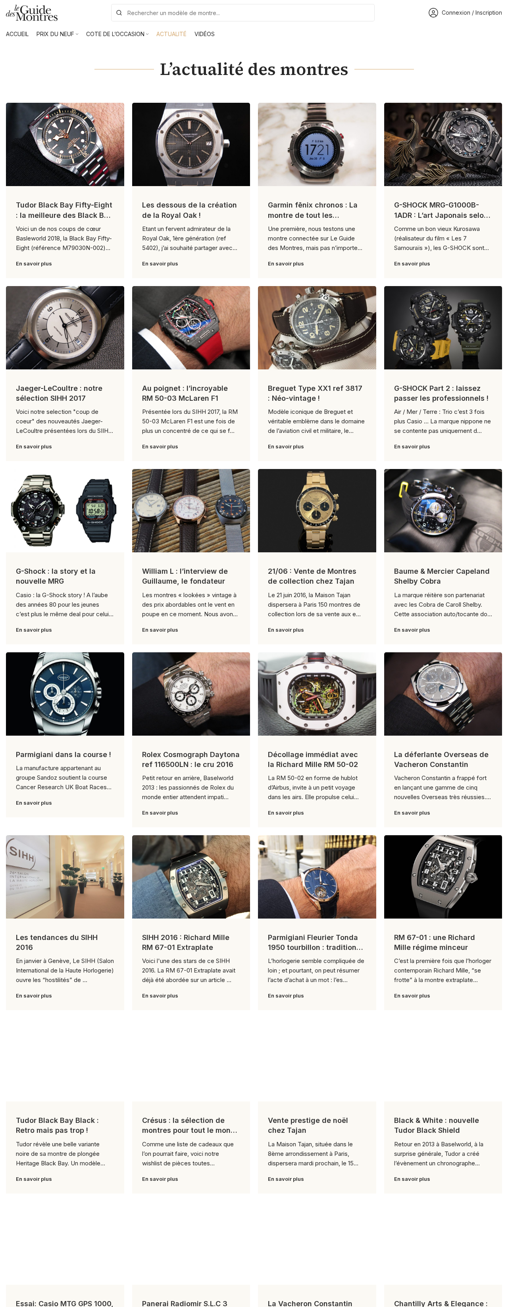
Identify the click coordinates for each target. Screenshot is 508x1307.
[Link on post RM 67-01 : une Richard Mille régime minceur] (443, 877)
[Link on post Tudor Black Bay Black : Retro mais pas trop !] (65, 1059)
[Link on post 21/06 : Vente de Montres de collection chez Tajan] (317, 510)
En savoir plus (34, 263)
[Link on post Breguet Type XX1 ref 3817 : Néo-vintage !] (317, 327)
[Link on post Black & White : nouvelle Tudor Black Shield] (443, 1059)
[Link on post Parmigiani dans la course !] (65, 694)
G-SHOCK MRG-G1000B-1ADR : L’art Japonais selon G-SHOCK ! (441, 215)
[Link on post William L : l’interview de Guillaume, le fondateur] (191, 510)
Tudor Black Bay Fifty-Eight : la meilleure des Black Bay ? (64, 215)
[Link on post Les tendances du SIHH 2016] (65, 877)
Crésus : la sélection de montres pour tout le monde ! (191, 1130)
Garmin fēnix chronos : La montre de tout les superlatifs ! (313, 215)
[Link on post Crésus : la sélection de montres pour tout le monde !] (191, 1059)
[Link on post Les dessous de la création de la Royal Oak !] (191, 144)
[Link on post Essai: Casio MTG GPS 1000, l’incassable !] (65, 1243)
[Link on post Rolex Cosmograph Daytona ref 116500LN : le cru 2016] (191, 694)
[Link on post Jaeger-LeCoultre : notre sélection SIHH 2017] (65, 327)
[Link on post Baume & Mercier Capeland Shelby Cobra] (443, 510)
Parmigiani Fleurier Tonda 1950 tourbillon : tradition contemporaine (313, 947)
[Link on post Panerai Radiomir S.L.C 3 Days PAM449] (191, 1243)
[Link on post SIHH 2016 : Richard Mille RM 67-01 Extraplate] (191, 877)
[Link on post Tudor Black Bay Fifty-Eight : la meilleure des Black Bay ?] (65, 144)
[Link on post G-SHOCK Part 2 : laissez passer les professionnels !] (443, 327)
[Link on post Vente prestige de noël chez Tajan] (317, 1059)
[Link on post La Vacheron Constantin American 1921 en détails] (317, 1243)
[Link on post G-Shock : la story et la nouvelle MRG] (65, 510)
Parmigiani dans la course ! (63, 754)
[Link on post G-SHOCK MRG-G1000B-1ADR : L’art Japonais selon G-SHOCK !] (443, 144)
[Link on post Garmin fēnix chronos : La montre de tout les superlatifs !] (317, 144)
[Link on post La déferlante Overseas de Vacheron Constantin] (443, 694)
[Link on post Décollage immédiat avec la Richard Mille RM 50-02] (317, 694)
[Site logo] (32, 12)
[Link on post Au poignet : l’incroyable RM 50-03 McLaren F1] (191, 327)
